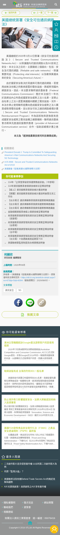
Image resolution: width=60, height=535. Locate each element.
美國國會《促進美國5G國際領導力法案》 (22, 169)
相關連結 (8, 512)
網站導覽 (48, 502)
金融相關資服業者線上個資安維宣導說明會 (28, 211)
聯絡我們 (8, 507)
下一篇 (51, 12)
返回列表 (12, 13)
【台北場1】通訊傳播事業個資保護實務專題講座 (31, 200)
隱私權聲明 (9, 502)
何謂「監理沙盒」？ (14, 471)
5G (19, 290)
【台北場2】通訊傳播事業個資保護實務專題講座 (31, 204)
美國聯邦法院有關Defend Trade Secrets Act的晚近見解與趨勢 (29, 480)
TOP (54, 518)
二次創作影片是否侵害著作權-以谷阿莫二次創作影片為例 (30, 465)
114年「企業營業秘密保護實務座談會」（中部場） (32, 182)
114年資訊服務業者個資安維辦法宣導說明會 (29, 186)
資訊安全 (9, 290)
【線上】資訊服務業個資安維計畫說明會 (27, 189)
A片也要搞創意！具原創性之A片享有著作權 (25, 486)
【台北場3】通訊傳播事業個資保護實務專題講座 (31, 208)
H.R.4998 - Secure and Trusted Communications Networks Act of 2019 (31, 163)
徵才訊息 (28, 502)
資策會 (27, 507)
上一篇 (37, 12)
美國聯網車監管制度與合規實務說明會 (26, 242)
